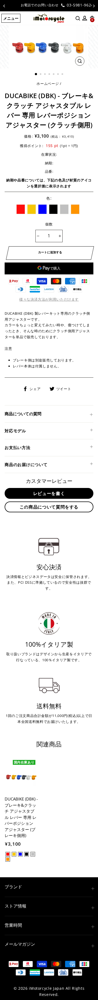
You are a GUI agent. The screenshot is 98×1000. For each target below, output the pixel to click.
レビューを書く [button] (49, 493)
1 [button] (36, 74)
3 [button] (45, 74)
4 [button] (49, 74)
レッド (20, 209)
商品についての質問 (23, 413)
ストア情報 (15, 906)
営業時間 (13, 925)
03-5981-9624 (71, 5)
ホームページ (47, 83)
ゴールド (31, 209)
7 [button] (63, 74)
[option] (49, 5)
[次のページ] (94, 5)
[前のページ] (4, 5)
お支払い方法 (17, 447)
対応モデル (15, 430)
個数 (49, 224)
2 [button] (41, 74)
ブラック (53, 209)
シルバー (64, 209)
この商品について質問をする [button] (49, 507)
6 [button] (58, 74)
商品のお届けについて (26, 464)
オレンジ (75, 209)
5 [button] (54, 74)
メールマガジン (20, 944)
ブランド (13, 887)
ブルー (42, 209)
